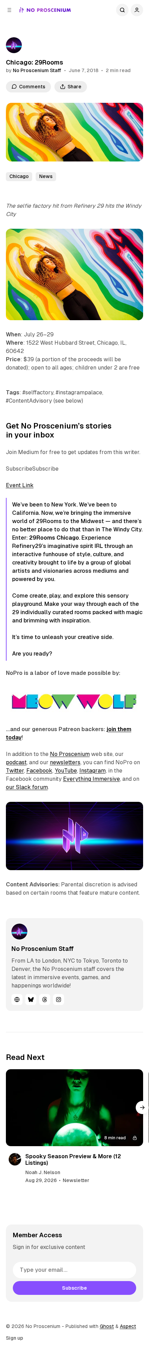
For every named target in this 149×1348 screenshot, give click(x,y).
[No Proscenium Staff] (14, 45)
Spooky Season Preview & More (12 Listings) (73, 1159)
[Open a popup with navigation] (9, 10)
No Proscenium (70, 754)
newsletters (65, 762)
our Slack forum (27, 787)
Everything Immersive (91, 779)
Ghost (107, 1326)
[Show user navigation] (137, 10)
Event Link (20, 485)
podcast (16, 762)
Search (122, 10)
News (46, 176)
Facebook (39, 770)
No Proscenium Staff (37, 70)
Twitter (15, 770)
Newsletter (76, 1180)
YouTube (66, 770)
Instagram (92, 770)
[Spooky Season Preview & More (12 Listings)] (74, 1107)
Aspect (128, 1326)
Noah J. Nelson (42, 1172)
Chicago (19, 176)
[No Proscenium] (45, 10)
